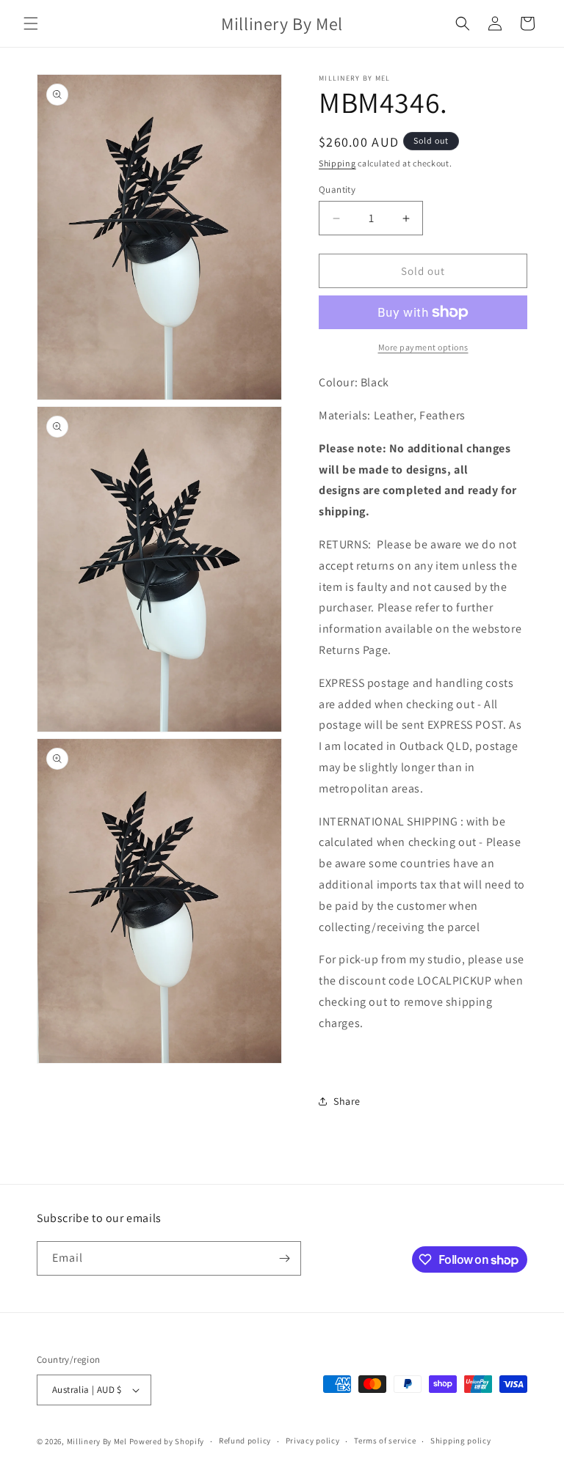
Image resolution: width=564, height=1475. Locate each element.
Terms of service (385, 1440)
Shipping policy (460, 1440)
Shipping (337, 163)
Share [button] (347, 1101)
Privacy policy (313, 1440)
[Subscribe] (284, 1258)
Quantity (337, 189)
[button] (31, 23)
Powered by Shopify (167, 1441)
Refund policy (245, 1440)
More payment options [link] (423, 347)
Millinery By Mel (97, 1441)
